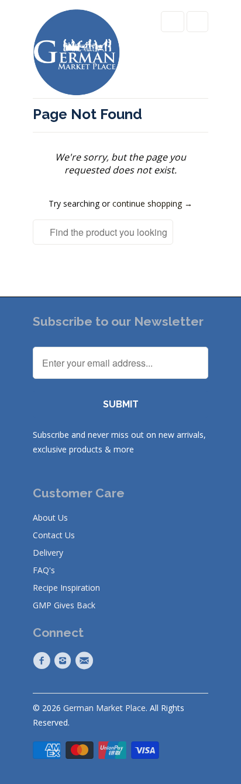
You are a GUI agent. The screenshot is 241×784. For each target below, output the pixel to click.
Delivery (48, 552)
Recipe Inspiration (66, 587)
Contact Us (54, 535)
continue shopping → (152, 203)
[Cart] (197, 21)
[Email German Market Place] (86, 661)
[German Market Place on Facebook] (43, 661)
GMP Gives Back (64, 605)
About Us (50, 517)
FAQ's (44, 570)
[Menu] (172, 21)
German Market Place (104, 707)
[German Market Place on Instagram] (64, 661)
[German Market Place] (76, 53)
